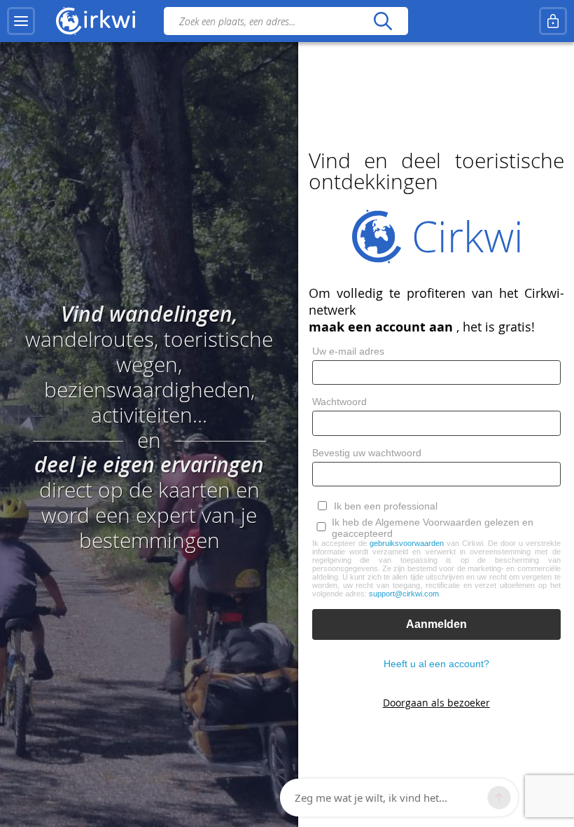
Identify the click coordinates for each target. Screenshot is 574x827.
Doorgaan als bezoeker (436, 702)
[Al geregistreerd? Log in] (553, 21)
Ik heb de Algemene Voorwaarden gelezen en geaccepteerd (432, 528)
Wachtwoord (339, 401)
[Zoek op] (382, 21)
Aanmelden (436, 624)
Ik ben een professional (386, 506)
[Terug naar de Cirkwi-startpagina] (96, 21)
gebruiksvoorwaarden (407, 543)
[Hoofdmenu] (21, 21)
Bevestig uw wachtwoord (366, 452)
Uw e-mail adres (348, 351)
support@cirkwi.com (404, 593)
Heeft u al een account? (436, 663)
